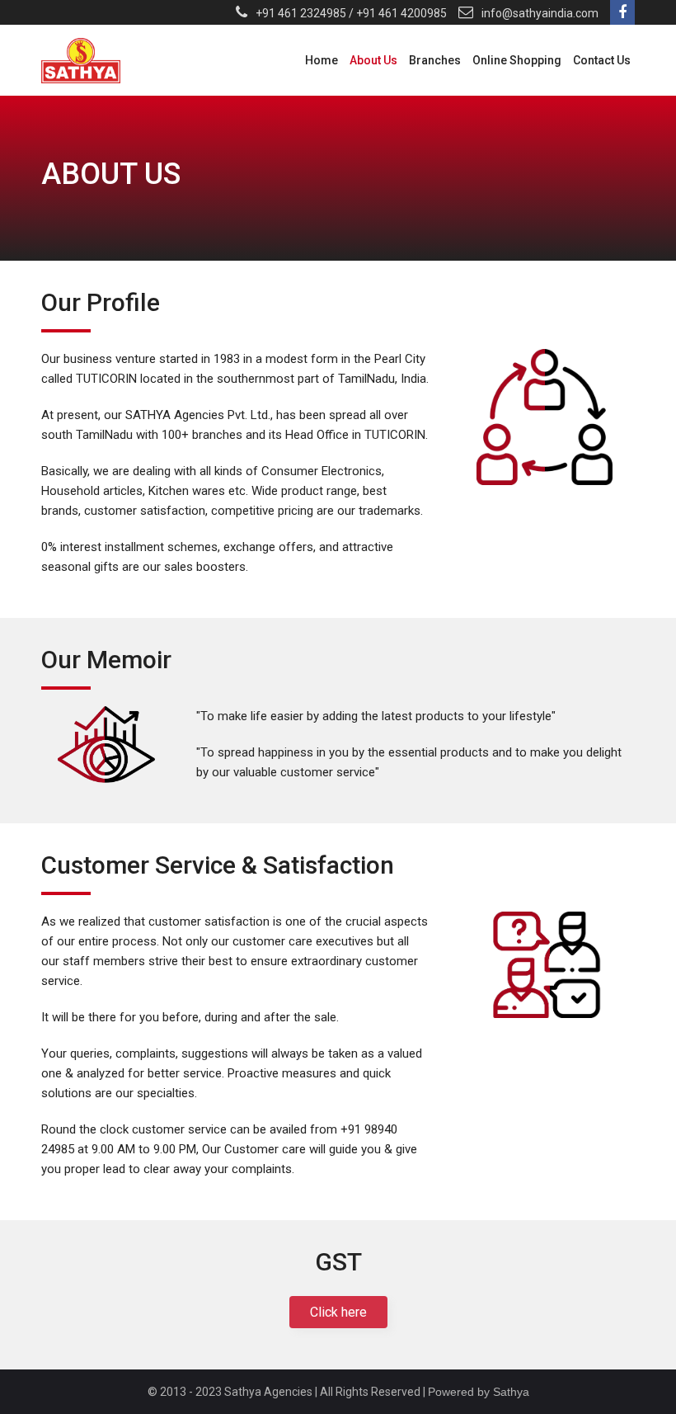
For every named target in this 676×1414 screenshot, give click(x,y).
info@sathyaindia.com (540, 13)
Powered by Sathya (478, 1391)
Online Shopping (516, 60)
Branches (435, 60)
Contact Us (602, 60)
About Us (373, 60)
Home (321, 60)
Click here (338, 1312)
